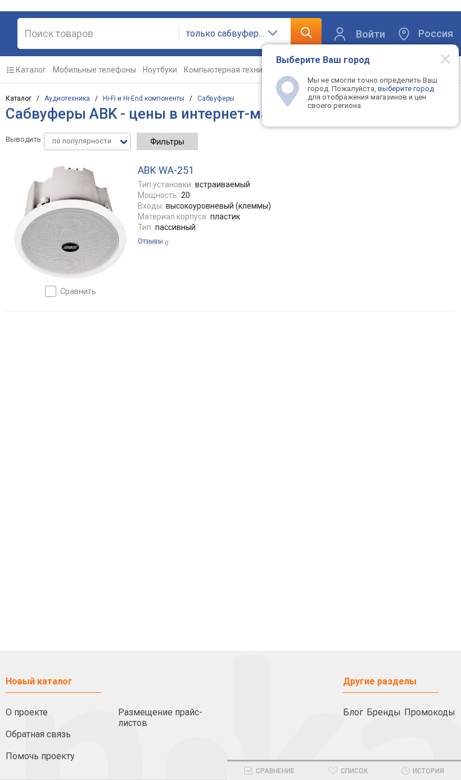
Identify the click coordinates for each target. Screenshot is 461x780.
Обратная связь (38, 734)
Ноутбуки (160, 69)
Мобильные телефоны (94, 69)
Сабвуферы (215, 98)
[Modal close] (439, 58)
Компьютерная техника (227, 69)
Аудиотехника (67, 98)
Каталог (31, 69)
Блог (353, 712)
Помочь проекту (40, 756)
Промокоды (429, 712)
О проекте (27, 712)
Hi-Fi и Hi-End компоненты (143, 98)
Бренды (384, 712)
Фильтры (167, 141)
